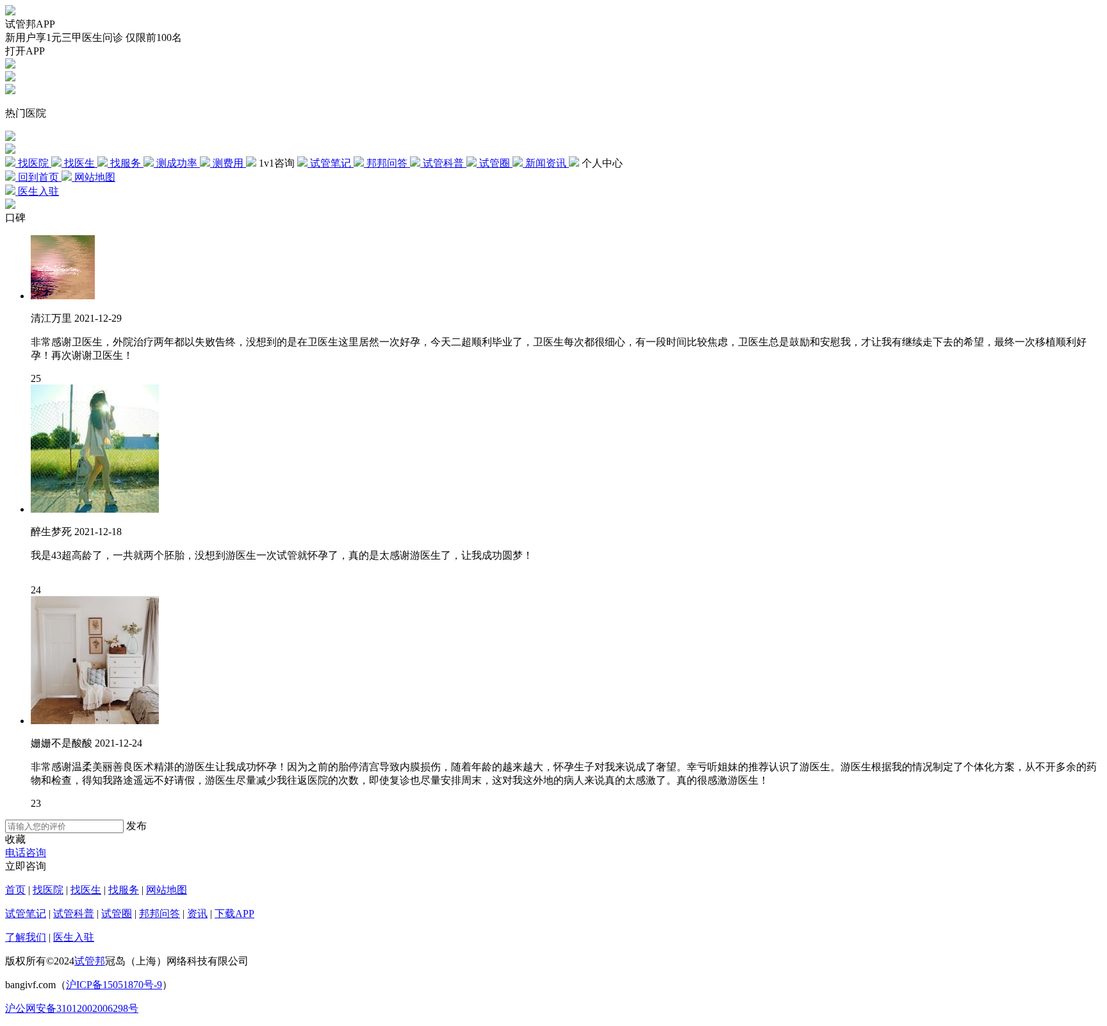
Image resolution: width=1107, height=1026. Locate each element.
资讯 (197, 913)
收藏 (15, 839)
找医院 (48, 889)
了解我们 (25, 937)
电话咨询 (25, 852)
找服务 (123, 889)
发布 (136, 825)
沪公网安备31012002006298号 (71, 1008)
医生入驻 (73, 937)
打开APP (25, 51)
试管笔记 (25, 913)
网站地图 (166, 889)
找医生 (85, 889)
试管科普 (73, 913)
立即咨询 (25, 866)
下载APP (234, 913)
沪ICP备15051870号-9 (114, 984)
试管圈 (116, 913)
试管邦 (89, 961)
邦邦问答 (159, 913)
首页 (15, 889)
